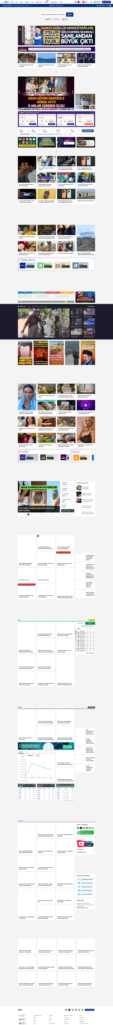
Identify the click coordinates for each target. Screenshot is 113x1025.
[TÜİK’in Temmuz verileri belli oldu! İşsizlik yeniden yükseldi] (66, 161)
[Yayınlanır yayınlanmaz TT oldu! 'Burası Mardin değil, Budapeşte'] (65, 581)
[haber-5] (88, 353)
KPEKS (39, 798)
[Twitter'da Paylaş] (87, 907)
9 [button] (49, 514)
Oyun (81, 1015)
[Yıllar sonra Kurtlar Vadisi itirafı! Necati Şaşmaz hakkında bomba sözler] (46, 828)
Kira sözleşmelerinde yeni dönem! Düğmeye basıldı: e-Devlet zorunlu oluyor (90, 733)
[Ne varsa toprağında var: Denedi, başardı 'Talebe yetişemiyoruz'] (27, 977)
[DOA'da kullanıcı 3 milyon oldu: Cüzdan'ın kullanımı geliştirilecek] (65, 772)
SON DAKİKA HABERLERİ (7, 5)
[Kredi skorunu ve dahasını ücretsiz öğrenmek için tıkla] (47, 109)
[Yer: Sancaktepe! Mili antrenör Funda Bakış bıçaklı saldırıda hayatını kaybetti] (28, 109)
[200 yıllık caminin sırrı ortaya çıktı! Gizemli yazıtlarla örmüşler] (66, 389)
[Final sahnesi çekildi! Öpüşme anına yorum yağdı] (27, 169)
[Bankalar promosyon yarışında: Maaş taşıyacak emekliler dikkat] (54, 109)
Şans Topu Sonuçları (86, 890)
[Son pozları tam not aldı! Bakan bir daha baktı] (27, 901)
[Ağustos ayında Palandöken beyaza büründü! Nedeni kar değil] (86, 238)
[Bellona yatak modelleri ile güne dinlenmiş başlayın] (47, 960)
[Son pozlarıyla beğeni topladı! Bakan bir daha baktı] (46, 910)
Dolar (39, 752)
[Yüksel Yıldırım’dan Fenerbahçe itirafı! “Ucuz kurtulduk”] (27, 676)
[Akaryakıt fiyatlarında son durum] (66, 246)
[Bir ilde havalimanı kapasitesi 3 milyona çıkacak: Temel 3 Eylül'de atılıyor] (80, 741)
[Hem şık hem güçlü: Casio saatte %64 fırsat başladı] (46, 557)
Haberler (35, 1017)
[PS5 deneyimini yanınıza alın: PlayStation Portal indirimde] (47, 405)
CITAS (39, 796)
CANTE (20, 794)
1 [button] (25, 514)
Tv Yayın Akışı (80, 849)
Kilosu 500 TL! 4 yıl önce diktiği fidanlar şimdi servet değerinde (26, 967)
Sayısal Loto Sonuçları (87, 883)
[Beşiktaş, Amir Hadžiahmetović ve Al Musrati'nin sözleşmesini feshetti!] (73, 109)
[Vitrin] (81, 2)
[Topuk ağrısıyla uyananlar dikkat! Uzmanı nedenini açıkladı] (47, 246)
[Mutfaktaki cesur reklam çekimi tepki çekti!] (86, 430)
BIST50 (27, 752)
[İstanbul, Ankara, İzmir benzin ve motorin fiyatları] (46, 589)
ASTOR (58, 794)
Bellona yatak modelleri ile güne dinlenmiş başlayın (46, 967)
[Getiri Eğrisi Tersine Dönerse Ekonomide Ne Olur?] (86, 389)
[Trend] (78, 2)
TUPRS (58, 798)
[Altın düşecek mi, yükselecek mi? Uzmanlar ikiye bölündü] (36, 109)
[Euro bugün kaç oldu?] (27, 573)
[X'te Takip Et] (69, 1010)
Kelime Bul (82, 1017)
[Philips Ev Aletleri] (76, 2)
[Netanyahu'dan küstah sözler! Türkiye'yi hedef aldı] (51, 109)
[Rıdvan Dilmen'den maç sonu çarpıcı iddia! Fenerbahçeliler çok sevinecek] (46, 644)
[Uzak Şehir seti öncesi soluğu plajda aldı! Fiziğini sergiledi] (27, 397)
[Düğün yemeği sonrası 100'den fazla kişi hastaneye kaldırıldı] (66, 109)
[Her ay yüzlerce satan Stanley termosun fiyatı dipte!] (86, 177)
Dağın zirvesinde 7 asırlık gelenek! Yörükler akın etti (90, 594)
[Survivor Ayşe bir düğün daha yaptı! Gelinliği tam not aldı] (27, 836)
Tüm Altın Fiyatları (66, 510)
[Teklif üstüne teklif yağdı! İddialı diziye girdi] (65, 869)
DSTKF (58, 790)
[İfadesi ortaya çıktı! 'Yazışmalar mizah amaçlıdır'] (65, 844)
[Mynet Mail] (110, 5)
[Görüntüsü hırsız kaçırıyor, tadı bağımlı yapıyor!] (65, 557)
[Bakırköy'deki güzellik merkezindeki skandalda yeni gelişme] (71, 109)
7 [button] (43, 514)
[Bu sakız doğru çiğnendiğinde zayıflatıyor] (46, 92)
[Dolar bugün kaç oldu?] (46, 573)
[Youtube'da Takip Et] (90, 828)
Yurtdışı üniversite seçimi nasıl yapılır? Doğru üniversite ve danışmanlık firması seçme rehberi (46, 986)
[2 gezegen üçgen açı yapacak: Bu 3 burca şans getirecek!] (86, 405)
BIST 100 (23, 755)
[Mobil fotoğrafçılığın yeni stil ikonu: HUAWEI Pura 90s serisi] (86, 161)
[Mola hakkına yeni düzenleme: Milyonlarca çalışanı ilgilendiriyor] (46, 731)
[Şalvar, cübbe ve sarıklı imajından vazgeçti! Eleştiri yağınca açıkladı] (27, 877)
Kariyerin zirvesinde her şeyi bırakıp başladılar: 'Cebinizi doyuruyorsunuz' (90, 769)
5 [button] (37, 514)
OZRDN (20, 790)
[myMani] (46, 2)
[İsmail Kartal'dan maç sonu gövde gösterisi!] (65, 644)
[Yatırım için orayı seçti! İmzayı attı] (46, 893)
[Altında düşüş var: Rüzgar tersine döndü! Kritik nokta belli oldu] (58, 109)
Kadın (34, 1023)
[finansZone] (85, 297)
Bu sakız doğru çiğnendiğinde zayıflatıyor (20, 5)
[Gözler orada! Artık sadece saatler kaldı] (27, 722)
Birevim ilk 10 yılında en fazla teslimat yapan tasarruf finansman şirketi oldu (46, 952)
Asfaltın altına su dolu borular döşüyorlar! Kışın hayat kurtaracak (90, 566)
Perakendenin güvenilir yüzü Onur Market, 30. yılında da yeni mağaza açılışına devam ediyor (85, 968)
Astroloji (50, 1019)
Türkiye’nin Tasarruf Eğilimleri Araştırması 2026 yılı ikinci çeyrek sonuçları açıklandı (66, 968)
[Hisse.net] (47, 142)
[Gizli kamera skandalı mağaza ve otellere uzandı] (56, 35)
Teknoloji (50, 1015)
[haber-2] (41, 353)
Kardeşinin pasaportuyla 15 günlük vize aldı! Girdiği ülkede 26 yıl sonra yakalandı (90, 577)
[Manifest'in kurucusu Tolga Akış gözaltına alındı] (27, 861)
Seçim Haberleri (52, 1023)
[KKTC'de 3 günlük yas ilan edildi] (69, 109)
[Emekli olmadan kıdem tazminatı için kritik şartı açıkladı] (66, 438)
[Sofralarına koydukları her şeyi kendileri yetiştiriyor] (27, 589)
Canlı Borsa (92, 707)
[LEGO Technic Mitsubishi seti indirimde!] (47, 438)
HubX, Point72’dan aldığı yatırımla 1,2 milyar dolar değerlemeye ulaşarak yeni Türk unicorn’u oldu (26, 953)
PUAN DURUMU (80, 623)
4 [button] (34, 514)
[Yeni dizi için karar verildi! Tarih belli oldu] (46, 844)
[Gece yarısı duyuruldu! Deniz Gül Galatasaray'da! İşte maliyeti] (49, 109)
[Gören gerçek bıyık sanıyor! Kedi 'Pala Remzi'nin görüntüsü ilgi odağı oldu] (80, 585)
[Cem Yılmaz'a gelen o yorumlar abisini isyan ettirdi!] (52, 109)
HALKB (58, 792)
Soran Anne (82, 1019)
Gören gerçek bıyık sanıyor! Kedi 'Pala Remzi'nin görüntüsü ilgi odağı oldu (89, 586)
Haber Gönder (90, 1009)
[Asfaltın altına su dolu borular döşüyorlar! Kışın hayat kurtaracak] (80, 567)
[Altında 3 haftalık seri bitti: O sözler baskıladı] (80, 759)
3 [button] (31, 514)
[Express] (86, 2)
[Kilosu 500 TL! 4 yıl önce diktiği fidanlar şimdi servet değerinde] (27, 960)
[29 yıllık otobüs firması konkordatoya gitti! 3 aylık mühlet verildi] (22, 109)
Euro (46, 752)
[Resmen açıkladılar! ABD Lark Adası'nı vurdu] (60, 109)
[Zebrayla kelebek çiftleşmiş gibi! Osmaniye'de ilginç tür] (80, 557)
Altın (52, 752)
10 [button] (52, 514)
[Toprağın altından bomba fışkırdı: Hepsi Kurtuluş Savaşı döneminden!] (66, 422)
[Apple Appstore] (22, 1019)
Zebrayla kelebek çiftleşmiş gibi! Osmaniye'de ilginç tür (90, 557)
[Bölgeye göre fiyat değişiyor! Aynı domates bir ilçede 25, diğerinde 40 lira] (39, 109)
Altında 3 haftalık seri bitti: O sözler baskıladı (90, 759)
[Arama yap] (91, 2)
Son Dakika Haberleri (37, 1015)
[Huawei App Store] (22, 1023)
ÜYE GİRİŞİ (97, 2)
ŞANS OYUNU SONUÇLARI (83, 875)
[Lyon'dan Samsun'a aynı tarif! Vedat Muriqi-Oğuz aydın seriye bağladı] (65, 668)
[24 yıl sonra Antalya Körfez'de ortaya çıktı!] (66, 177)
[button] (2, 2)
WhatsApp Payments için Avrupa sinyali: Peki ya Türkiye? (86, 951)
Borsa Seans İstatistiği (68, 1015)
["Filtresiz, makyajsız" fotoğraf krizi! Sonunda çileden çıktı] (46, 877)
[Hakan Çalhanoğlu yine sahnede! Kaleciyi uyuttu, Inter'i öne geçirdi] (68, 109)
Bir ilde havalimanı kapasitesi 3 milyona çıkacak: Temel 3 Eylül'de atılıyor (90, 742)
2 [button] (28, 514)
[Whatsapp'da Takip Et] (93, 828)
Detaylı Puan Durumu (90, 653)
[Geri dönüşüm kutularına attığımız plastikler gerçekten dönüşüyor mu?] (46, 540)
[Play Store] (22, 1015)
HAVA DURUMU (52, 5)
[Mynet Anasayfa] (6, 1)
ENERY (20, 796)
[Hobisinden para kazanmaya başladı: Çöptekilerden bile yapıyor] (86, 977)
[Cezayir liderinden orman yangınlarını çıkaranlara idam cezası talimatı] (62, 109)
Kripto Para (66, 1023)
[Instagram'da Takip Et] (84, 828)
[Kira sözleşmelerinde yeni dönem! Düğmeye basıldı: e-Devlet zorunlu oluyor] (80, 732)
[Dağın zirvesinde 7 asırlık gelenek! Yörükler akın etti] (80, 594)
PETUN (20, 798)
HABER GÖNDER (102, 5)
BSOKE (39, 794)
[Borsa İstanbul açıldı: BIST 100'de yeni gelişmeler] (65, 540)
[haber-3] (56, 353)
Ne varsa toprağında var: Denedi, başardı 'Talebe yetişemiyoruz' (27, 984)
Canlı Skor (92, 620)
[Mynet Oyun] (27, 142)
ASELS (58, 796)
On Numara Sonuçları (87, 894)
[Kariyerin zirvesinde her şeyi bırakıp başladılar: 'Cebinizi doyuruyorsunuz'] (80, 768)
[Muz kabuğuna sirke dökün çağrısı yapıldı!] (27, 230)
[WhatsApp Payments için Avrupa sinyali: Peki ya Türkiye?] (86, 944)
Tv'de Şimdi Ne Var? (81, 852)
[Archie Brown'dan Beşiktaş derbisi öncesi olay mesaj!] (64, 109)
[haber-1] (25, 353)
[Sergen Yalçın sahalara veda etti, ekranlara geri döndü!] (46, 676)
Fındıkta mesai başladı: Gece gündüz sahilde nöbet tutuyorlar (90, 750)
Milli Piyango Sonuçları (87, 879)
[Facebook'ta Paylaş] (84, 907)
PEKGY (39, 790)
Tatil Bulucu (82, 1021)
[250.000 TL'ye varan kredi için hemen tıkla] (32, 109)
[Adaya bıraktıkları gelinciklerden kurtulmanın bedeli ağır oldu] (43, 109)
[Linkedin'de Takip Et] (87, 828)
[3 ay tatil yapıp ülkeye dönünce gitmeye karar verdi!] (46, 861)
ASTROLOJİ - (69, 140)
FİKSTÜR (90, 623)
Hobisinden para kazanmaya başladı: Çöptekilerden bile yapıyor (85, 985)
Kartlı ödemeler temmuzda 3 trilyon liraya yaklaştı (65, 984)
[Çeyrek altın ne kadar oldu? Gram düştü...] (47, 389)
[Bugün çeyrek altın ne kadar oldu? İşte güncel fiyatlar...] (27, 246)
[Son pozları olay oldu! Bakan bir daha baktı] (65, 828)
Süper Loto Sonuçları (87, 886)
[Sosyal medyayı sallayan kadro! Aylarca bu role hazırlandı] (66, 230)
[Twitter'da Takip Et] (81, 828)
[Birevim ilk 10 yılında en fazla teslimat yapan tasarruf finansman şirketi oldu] (47, 944)
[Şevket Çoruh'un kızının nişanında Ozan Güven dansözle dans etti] (24, 109)
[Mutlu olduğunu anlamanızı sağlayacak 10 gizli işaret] (47, 177)
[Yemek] (83, 2)
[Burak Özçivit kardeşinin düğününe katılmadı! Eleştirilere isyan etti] (34, 109)
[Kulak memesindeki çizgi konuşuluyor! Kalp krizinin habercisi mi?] (45, 109)
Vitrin (50, 1021)
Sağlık (50, 1017)
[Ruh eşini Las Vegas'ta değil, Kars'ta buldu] (27, 438)
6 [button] (40, 514)
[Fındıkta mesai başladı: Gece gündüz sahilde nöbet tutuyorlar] (80, 750)
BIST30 (33, 752)
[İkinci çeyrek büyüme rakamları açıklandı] (47, 161)
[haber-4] (72, 353)
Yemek (34, 1021)
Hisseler (65, 1021)
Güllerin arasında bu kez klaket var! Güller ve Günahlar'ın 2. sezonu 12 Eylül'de (65, 952)
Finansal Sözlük (67, 1019)
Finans (34, 1019)
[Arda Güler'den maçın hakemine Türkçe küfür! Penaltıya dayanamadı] (56, 109)
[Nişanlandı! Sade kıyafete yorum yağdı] (27, 422)
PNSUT (20, 792)
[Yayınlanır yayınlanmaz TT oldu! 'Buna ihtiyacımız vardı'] (65, 910)
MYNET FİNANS (25, 134)
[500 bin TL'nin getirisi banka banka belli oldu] (66, 405)
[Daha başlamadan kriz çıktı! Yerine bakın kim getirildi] (27, 548)
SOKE (39, 792)
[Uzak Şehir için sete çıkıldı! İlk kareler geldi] (65, 893)
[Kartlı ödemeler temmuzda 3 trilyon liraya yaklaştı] (66, 977)
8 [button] (46, 514)
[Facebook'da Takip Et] (78, 828)
